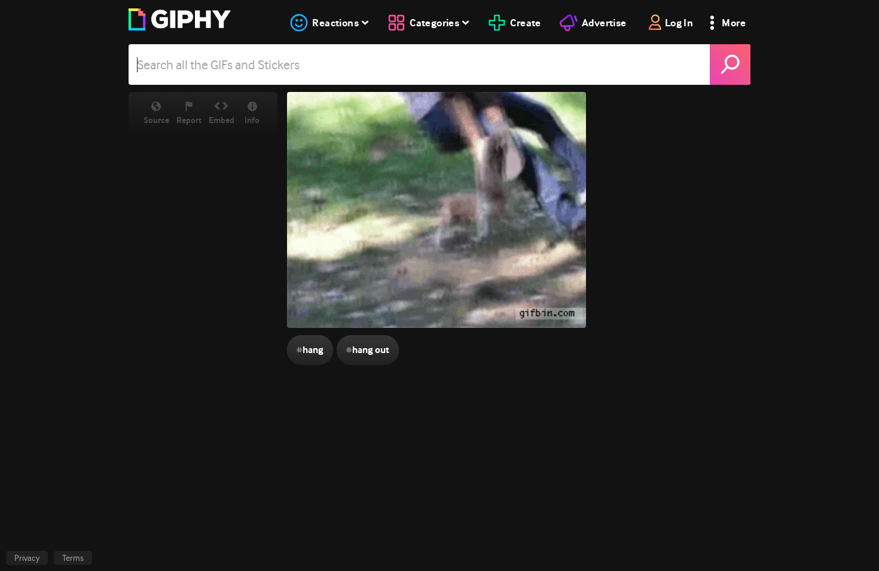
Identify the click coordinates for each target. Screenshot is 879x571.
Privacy (26, 558)
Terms (73, 558)
